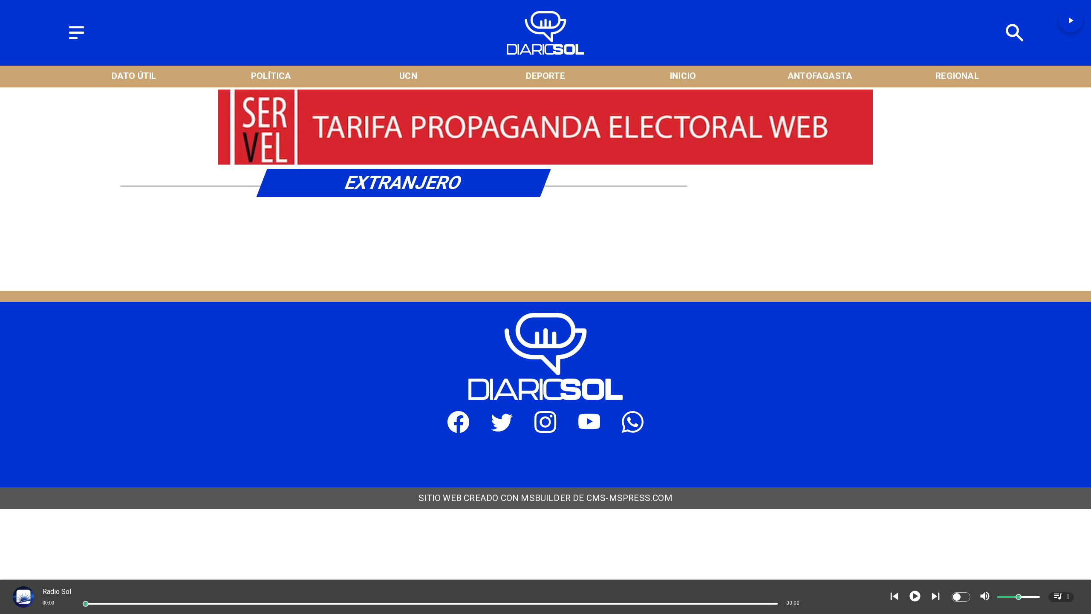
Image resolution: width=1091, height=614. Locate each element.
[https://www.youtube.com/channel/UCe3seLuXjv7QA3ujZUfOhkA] (589, 429)
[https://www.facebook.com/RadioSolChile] (458, 429)
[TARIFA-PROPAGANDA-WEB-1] (545, 162)
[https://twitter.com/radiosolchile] (502, 429)
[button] (1070, 20)
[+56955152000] (633, 429)
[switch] (961, 597)
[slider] (86, 604)
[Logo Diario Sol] (545, 51)
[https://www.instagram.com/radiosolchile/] (545, 429)
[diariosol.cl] (76, 40)
